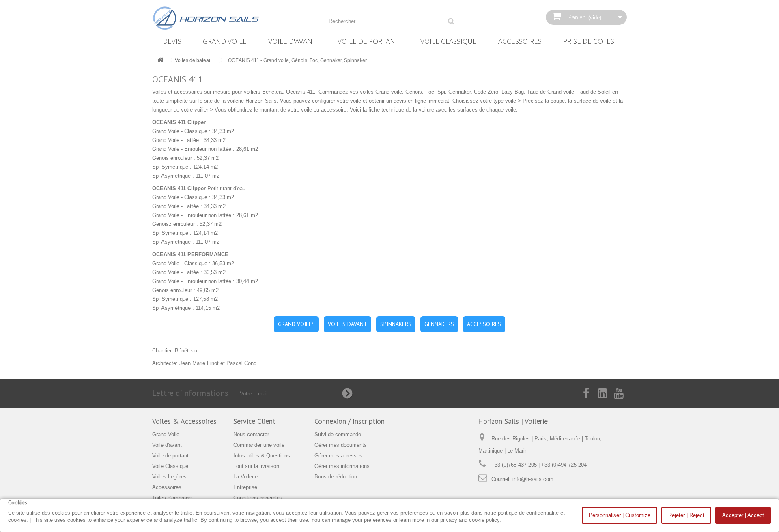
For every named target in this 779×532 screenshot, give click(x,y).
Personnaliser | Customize (619, 515)
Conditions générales (257, 498)
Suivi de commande (337, 434)
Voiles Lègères (169, 477)
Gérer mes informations (342, 466)
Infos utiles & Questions (261, 456)
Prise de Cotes (588, 41)
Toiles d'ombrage (172, 498)
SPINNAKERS (395, 324)
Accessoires (520, 41)
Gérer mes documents (340, 445)
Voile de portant (368, 41)
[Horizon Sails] (227, 18)
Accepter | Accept (743, 515)
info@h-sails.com (532, 479)
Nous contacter (251, 434)
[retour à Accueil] (160, 61)
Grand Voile (225, 41)
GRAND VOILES (296, 324)
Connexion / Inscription (349, 421)
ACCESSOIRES (484, 324)
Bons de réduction (335, 477)
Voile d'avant (292, 41)
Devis (172, 41)
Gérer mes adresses (338, 456)
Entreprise (245, 487)
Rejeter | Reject (686, 515)
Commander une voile (258, 445)
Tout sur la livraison (256, 466)
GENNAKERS (439, 324)
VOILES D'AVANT (347, 324)
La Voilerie (245, 477)
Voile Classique (448, 41)
